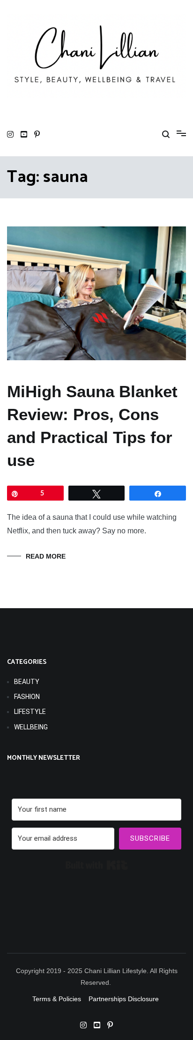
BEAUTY (26, 681)
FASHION (27, 696)
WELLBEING (31, 727)
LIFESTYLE (30, 711)
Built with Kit (97, 865)
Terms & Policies (56, 999)
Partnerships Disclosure (125, 999)
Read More (46, 556)
